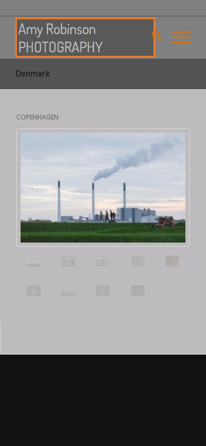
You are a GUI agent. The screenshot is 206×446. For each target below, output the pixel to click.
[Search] (151, 37)
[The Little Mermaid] (103, 261)
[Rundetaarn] (103, 290)
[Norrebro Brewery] (137, 290)
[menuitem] (151, 37)
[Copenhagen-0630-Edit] (33, 290)
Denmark (32, 74)
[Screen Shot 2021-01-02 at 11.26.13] (85, 37)
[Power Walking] (103, 187)
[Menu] (176, 37)
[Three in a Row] (68, 290)
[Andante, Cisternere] (172, 261)
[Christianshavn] (68, 261)
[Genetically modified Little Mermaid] (137, 261)
